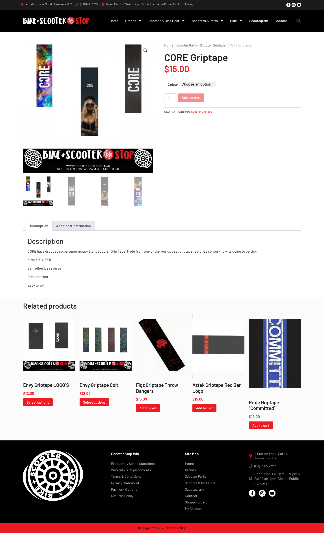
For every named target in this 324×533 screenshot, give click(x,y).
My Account (194, 508)
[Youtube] (299, 5)
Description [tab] (39, 226)
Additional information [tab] (73, 226)
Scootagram (258, 21)
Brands (130, 21)
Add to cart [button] (148, 408)
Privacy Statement (125, 483)
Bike (233, 21)
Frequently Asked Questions (133, 463)
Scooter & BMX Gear (164, 21)
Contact (281, 21)
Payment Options (124, 489)
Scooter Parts (186, 45)
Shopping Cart (196, 502)
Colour (173, 84)
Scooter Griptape (213, 45)
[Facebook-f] (288, 5)
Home (114, 21)
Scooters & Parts (205, 21)
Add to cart (191, 97)
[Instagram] (294, 5)
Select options (38, 402)
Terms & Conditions (126, 476)
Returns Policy (122, 496)
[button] (298, 20)
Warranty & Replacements (131, 470)
